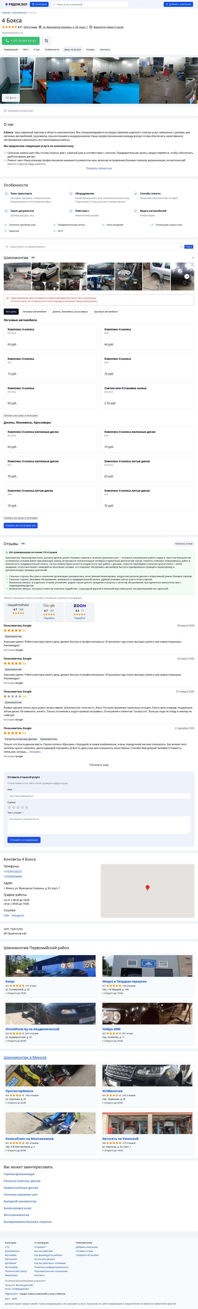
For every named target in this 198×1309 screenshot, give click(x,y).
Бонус (10, 981)
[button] (16, 993)
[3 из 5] (18, 807)
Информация (11, 49)
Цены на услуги (72, 49)
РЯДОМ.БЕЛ (11, 1293)
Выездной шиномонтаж (20, 1201)
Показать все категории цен (21, 525)
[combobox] (89, 4)
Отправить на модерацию (24, 839)
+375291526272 (13, 871)
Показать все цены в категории (20, 415)
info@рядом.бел (20, 1288)
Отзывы (90, 49)
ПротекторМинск (19, 1091)
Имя (10, 789)
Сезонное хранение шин (20, 1194)
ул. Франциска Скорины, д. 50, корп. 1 (65, 27)
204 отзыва (30, 27)
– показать (34, 751)
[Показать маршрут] (46, 41)
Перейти (49, 618)
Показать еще (99, 765)
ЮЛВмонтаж (112, 1091)
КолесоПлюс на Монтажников (30, 1139)
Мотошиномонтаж (16, 1215)
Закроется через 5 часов (108, 27)
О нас (37, 49)
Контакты (105, 49)
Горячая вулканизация (19, 1174)
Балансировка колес (18, 1208)
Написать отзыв (183, 543)
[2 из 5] (13, 807)
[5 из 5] (26, 807)
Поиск (189, 246)
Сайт (6, 915)
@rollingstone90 (24, 1285)
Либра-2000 (111, 1029)
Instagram (18, 915)
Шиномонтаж (19, 12)
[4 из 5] (22, 807)
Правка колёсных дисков (21, 1187)
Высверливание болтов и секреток (28, 1222)
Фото (25, 49)
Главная (6, 12)
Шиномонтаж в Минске (25, 1057)
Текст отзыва (15, 812)
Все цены (11, 311)
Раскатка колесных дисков (22, 1181)
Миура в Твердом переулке (124, 981)
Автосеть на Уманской (120, 1139)
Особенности (52, 49)
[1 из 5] (9, 807)
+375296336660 (13, 876)
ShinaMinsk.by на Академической (32, 1029)
